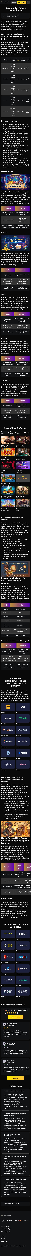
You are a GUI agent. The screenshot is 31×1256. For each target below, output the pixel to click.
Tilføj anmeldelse (15, 1017)
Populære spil (4, 432)
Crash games (18, 432)
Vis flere (15, 1078)
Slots (25, 432)
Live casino (11, 432)
